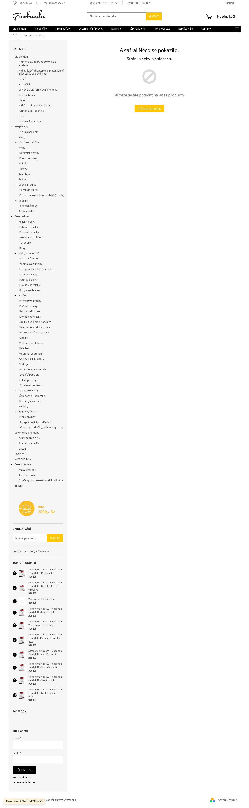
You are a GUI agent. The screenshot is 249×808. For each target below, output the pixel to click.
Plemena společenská (31, 111)
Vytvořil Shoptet (227, 800)
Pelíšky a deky (27, 222)
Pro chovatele (23, 464)
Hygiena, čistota (28, 412)
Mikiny (22, 137)
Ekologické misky (29, 285)
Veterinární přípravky (27, 433)
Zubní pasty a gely (29, 438)
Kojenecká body (28, 206)
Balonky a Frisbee (29, 311)
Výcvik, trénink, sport (31, 359)
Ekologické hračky (30, 317)
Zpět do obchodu (149, 108)
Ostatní (23, 449)
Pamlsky (23, 407)
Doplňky (23, 201)
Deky (22, 248)
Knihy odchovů (27, 475)
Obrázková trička (29, 143)
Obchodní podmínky (139, 3)
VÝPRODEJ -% (23, 459)
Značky (19, 486)
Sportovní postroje (30, 385)
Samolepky (25, 174)
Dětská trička (26, 211)
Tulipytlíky (25, 243)
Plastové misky (28, 280)
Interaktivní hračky (30, 301)
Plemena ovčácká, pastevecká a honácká (37, 63)
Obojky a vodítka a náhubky (35, 322)
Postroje (24, 364)
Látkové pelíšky (28, 227)
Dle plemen (21, 57)
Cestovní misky (28, 275)
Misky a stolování (29, 253)
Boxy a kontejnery (30, 290)
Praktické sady (27, 470)
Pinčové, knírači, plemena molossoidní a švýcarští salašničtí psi (41, 72)
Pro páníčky (21, 127)
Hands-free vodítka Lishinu (35, 327)
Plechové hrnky (28, 158)
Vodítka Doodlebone (31, 343)
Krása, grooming (28, 391)
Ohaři (22, 100)
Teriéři (22, 79)
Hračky (23, 296)
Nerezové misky (29, 259)
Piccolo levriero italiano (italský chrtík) (41, 195)
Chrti (21, 116)
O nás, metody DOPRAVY (104, 3)
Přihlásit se (24, 770)
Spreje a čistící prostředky (35, 422)
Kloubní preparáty (29, 443)
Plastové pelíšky (29, 232)
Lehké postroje (28, 380)
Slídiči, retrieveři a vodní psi (35, 106)
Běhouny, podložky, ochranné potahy (41, 428)
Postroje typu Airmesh (32, 369)
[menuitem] (19, 29)
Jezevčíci (24, 84)
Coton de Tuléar (28, 190)
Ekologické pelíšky (30, 238)
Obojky (23, 338)
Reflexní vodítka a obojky (34, 333)
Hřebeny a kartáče (30, 401)
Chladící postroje (29, 375)
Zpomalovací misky (30, 264)
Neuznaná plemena (30, 122)
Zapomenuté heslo (24, 782)
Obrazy (23, 169)
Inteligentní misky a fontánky (36, 269)
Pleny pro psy (27, 417)
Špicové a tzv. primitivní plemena (38, 90)
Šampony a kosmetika (32, 396)
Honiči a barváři (27, 95)
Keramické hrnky (29, 153)
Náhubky (24, 348)
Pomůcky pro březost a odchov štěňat (41, 480)
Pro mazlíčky (22, 216)
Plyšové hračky (28, 306)
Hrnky (22, 148)
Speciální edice (27, 185)
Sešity (22, 179)
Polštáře (24, 164)
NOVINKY (20, 454)
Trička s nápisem (28, 132)
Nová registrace (22, 778)
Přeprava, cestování (30, 354)
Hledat (154, 16)
